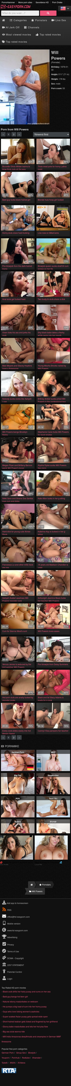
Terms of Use (13, 951)
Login (9, 978)
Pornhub (15, 1057)
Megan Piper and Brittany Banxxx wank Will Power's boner (17, 466)
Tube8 (4, 1062)
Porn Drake (57, 2)
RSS (9, 909)
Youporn (5, 1057)
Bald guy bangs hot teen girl (15, 996)
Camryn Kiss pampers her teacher (53, 730)
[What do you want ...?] (48, 13)
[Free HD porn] (16, 7)
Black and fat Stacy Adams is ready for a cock (51, 699)
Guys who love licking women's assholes (21, 1011)
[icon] (3, 20)
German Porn (8, 1052)
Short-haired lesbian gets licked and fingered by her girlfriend (30, 1021)
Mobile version (13, 923)
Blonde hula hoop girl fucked (51, 199)
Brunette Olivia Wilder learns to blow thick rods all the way (16, 168)
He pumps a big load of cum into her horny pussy (25, 1006)
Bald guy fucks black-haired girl (16, 199)
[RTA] (9, 1072)
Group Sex (21, 1052)
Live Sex (60, 20)
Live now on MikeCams (48, 232)
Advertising (12, 937)
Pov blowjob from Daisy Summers (53, 664)
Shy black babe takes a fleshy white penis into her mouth (51, 334)
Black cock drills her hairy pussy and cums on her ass (27, 991)
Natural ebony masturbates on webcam (20, 1001)
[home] (31, 884)
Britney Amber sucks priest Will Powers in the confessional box (52, 400)
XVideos (21, 1062)
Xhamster (36, 1057)
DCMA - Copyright (15, 958)
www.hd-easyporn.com (17, 930)
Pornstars (40, 20)
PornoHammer (8, 2)
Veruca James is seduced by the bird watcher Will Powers (16, 665)
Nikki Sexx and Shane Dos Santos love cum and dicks (17, 500)
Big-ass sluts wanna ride (14, 1031)
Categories (20, 20)
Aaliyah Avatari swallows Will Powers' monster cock (15, 599)
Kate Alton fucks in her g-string (51, 498)
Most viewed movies (18, 34)
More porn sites (25, 2)
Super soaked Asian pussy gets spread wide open (25, 1016)
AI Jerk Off (12, 27)
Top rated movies (50, 34)
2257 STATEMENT (15, 965)
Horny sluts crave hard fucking (15, 232)
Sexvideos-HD (42, 2)
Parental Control (14, 971)
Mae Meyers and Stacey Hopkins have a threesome (17, 367)
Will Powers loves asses (48, 631)
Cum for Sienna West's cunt (14, 631)
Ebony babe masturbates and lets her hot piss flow (25, 1026)
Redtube (26, 1057)
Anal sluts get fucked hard (13, 299)
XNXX (12, 1062)
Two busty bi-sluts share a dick (51, 299)
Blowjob (32, 1052)
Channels (33, 27)
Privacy (10, 944)
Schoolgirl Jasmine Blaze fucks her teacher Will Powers (52, 599)
